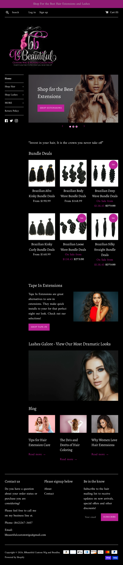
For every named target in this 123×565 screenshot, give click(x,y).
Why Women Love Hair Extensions (104, 442)
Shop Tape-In (39, 327)
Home (8, 78)
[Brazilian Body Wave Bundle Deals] (73, 173)
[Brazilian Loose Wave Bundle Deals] (73, 226)
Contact (49, 493)
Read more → (37, 454)
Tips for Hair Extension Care (39, 442)
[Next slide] (84, 126)
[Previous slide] (62, 126)
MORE (14, 103)
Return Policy (12, 111)
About (48, 489)
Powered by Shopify (14, 557)
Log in (32, 12)
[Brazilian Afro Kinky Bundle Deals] (42, 173)
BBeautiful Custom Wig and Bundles (42, 552)
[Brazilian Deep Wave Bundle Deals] (104, 173)
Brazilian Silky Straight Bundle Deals (104, 249)
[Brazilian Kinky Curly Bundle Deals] (42, 226)
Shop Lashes (14, 95)
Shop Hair (14, 86)
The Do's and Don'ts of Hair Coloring (70, 445)
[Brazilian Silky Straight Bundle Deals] (104, 226)
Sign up (43, 12)
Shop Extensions (51, 108)
